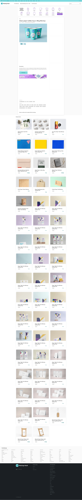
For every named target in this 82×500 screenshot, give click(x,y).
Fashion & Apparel (71, 455)
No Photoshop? (34, 3)
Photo (60, 459)
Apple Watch (51, 469)
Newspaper (22, 459)
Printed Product (42, 460)
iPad (50, 483)
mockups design (31, 106)
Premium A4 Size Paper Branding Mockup (41, 124)
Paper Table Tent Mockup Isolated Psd (41, 201)
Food (31, 456)
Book (13, 0)
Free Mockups (16, 3)
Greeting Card (70, 456)
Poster (31, 0)
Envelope (31, 455)
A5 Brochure (31, 449)
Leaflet (41, 458)
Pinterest (12, 460)
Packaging (30, 101)
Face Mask (41, 455)
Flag (2, 456)
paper (41, 106)
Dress (60, 454)
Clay (69, 453)
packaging (37, 106)
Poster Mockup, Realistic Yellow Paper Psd (41, 143)
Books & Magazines (42, 452)
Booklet (31, 452)
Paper (28, 0)
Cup (25, 101)
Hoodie (2, 457)
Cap (40, 453)
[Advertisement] (13, 20)
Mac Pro (60, 458)
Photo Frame (70, 459)
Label (12, 458)
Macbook (70, 458)
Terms (33, 468)
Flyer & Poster (13, 456)
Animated (70, 449)
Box (59, 452)
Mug (26, 0)
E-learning (12, 455)
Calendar (22, 453)
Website (70, 461)
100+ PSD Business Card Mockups (5, 450)
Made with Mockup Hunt (24, 3)
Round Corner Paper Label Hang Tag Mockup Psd (58, 412)
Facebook (51, 455)
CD (59, 453)
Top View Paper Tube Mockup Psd (58, 124)
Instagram (41, 457)
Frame (50, 456)
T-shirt (39, 0)
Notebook (31, 459)
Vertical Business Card (62, 461)
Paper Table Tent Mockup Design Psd (58, 355)
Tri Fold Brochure (52, 461)
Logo (24, 0)
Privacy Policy (34, 469)
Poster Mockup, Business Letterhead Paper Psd (24, 143)
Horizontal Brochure (13, 457)
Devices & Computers (42, 454)
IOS (59, 457)
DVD (2, 455)
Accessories (41, 449)
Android (60, 449)
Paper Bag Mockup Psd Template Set (41, 182)
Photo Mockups (52, 491)
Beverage (3, 452)
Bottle (50, 452)
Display (50, 454)
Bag (10, 0)
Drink (69, 454)
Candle (31, 453)
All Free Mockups (22, 101)
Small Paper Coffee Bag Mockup (41, 162)
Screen (2, 461)
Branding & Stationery (4, 453)
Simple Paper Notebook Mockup (58, 162)
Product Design (61, 460)
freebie (21, 106)
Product (34, 0)
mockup (24, 106)
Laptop (22, 0)
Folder (21, 456)
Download (23, 72)
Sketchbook (31, 461)
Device (19, 0)
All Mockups (7, 0)
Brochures (12, 453)
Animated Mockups (52, 468)
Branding (70, 452)
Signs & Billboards (23, 461)
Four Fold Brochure (42, 456)
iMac (31, 457)
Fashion (60, 455)
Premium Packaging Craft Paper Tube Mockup (24, 201)
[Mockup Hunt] (7, 3)
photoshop (44, 106)
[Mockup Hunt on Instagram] (5, 0)
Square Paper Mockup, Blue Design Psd (58, 143)
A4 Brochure (22, 449)
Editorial (22, 455)
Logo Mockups (52, 486)
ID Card (22, 457)
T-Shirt (41, 461)
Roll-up (69, 460)
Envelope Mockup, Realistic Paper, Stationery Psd (24, 162)
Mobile (2, 459)
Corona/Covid (3, 454)
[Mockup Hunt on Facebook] (2, 0)
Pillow (2, 460)
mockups (27, 106)
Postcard (22, 460)
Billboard (12, 452)
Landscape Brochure (23, 458)
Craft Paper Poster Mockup (24, 182)
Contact (34, 466)
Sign (36, 0)
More (29, 3)
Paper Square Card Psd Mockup (24, 124)
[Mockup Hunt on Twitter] (1, 0)
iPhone (69, 457)
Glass (60, 456)
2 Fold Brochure (13, 449)
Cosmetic (16, 0)
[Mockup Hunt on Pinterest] (19, 469)
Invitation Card (51, 457)
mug (34, 106)
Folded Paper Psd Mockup (58, 182)
